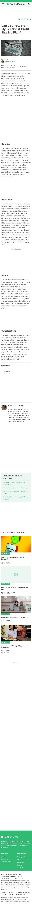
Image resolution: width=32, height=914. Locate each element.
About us (4, 856)
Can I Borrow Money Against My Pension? (12, 558)
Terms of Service (4, 893)
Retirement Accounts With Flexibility (14, 618)
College (19, 865)
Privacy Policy (11, 893)
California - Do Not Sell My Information (23, 893)
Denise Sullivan (10, 61)
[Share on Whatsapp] (30, 19)
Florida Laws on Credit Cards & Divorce (15, 488)
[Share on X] (25, 19)
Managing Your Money (21, 857)
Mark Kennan (5, 650)
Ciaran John (5, 562)
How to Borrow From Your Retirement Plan (14, 588)
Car (18, 860)
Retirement (20, 862)
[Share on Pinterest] (27, 19)
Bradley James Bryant (8, 592)
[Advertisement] (16, 129)
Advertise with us (6, 861)
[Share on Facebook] (22, 19)
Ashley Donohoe (6, 620)
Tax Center (20, 868)
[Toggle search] (29, 4)
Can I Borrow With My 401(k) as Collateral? (12, 647)
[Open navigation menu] (3, 4)
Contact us (4, 859)
